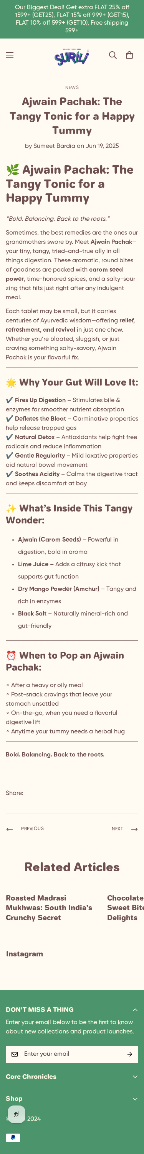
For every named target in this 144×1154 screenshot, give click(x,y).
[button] (129, 55)
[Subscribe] (129, 1054)
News (72, 88)
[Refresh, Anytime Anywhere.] (72, 55)
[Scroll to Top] (130, 1113)
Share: (14, 793)
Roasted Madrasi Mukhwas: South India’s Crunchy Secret (49, 907)
